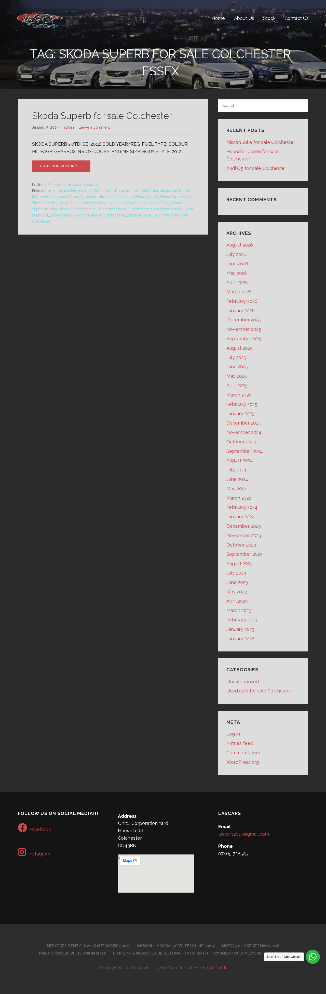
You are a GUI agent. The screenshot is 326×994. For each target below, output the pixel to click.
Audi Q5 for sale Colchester (256, 168)
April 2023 (237, 601)
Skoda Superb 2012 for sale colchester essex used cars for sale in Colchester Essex (101, 203)
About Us (244, 18)
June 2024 (237, 479)
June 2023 (237, 582)
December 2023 (243, 526)
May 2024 (236, 488)
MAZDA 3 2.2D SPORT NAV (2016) (250, 946)
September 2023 (244, 554)
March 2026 (239, 291)
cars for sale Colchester (138, 191)
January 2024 (240, 516)
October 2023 (241, 545)
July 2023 (236, 573)
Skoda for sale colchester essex (107, 197)
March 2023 (238, 610)
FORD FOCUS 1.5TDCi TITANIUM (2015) (72, 953)
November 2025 (243, 329)
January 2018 (240, 638)
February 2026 (241, 301)
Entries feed (239, 743)
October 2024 (241, 441)
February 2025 (241, 404)
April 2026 (237, 282)
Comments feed (244, 752)
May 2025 (236, 376)
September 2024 (244, 451)
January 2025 (240, 413)
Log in (233, 734)
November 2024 (243, 432)
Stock (269, 18)
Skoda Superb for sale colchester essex (149, 209)
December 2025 (243, 319)
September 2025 (244, 338)
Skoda (74, 197)
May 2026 (236, 273)
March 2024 (239, 498)
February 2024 (241, 507)
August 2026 (239, 245)
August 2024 (239, 460)
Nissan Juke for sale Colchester (260, 142)
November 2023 (243, 535)
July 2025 (236, 357)
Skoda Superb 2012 (176, 197)
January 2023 (240, 629)
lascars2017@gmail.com (243, 834)
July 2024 (236, 469)
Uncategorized (242, 681)
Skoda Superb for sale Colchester (102, 115)
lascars (61, 197)
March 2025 (238, 395)
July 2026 (236, 254)
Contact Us (297, 18)
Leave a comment (94, 127)
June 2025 (237, 366)
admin (68, 127)
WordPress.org (242, 762)
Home (218, 18)
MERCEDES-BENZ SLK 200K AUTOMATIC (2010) (88, 946)
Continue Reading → (61, 166)
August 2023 (239, 563)
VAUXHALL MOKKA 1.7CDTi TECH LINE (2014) (176, 946)
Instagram (39, 853)
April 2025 (237, 385)
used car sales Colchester (149, 215)
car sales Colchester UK (97, 191)
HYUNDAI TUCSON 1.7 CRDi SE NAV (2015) (250, 953)
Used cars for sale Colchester (73, 185)
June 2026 (237, 263)
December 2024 (243, 423)
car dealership (64, 191)
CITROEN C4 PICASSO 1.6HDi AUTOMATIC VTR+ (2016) (160, 953)
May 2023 (236, 591)
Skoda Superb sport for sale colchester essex (88, 215)
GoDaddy (218, 967)
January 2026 (240, 310)
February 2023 (241, 619)
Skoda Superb (146, 197)
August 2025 (239, 348)
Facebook (40, 829)
